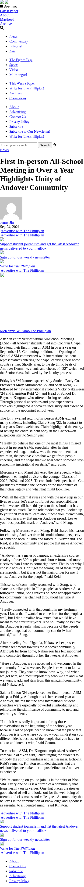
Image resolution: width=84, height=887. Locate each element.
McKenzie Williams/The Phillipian (25, 331)
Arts (12, 51)
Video (13, 69)
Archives (6, 24)
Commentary (18, 41)
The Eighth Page (20, 59)
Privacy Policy (19, 121)
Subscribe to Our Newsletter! (29, 131)
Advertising (17, 111)
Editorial (15, 46)
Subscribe (16, 126)
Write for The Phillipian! (26, 88)
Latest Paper (9, 11)
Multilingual (18, 74)
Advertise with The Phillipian (22, 231)
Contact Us (17, 116)
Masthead (7, 19)
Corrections (17, 98)
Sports (13, 64)
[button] (42, 7)
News (13, 36)
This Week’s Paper (22, 83)
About (4, 15)
